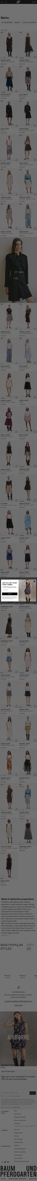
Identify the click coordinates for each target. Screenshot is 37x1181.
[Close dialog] (34, 581)
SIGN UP (10, 593)
